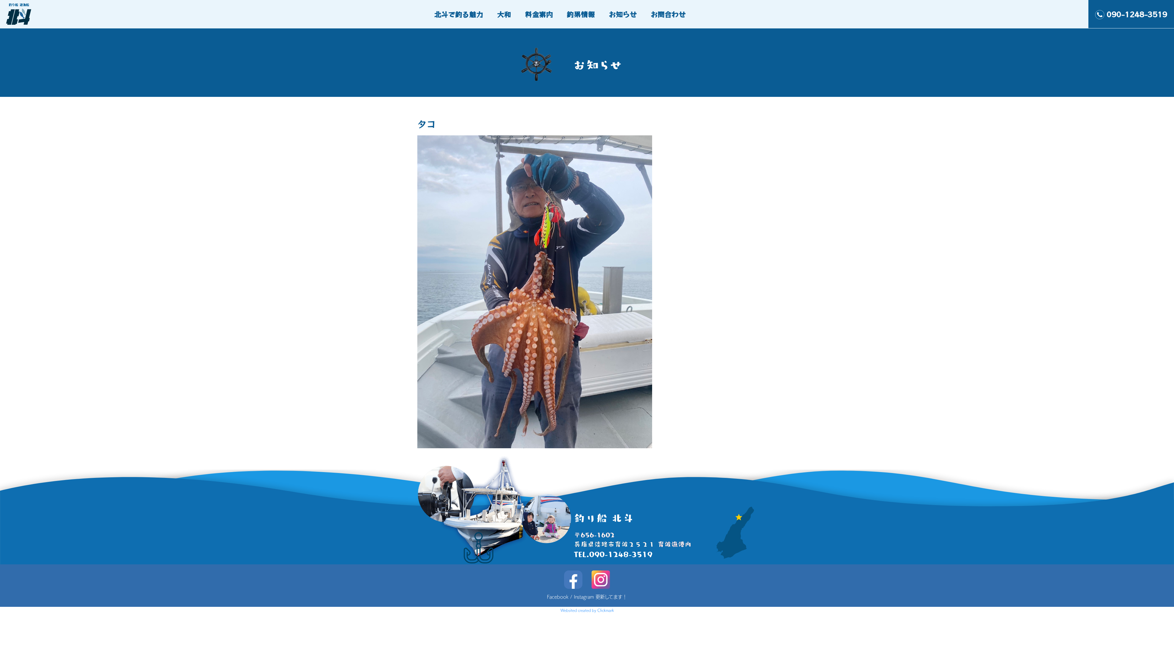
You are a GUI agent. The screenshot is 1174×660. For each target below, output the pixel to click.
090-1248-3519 (1137, 14)
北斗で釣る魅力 (458, 14)
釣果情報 (581, 14)
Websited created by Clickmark (587, 610)
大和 (504, 14)
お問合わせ (668, 14)
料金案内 (539, 14)
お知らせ (623, 14)
